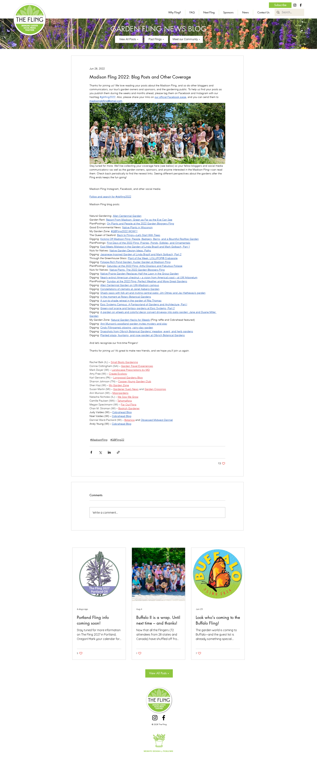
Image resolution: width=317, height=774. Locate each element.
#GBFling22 (117, 439)
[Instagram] (295, 5)
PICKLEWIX (168, 751)
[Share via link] (118, 452)
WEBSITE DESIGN (152, 751)
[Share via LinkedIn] (109, 452)
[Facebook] (301, 5)
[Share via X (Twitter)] (100, 452)
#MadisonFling (99, 439)
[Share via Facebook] (91, 452)
